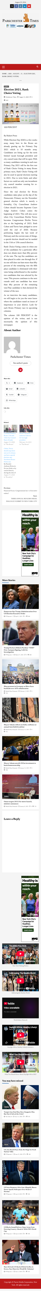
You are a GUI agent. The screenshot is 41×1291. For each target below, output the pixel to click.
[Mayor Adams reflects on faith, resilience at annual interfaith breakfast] (20, 710)
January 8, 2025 (24, 806)
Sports (6, 1222)
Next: (21, 498)
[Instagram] (20, 6)
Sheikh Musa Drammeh (11, 691)
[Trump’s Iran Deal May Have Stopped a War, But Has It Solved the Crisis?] (20, 1097)
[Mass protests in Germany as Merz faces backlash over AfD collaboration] (20, 671)
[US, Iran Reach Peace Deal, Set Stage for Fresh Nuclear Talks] (20, 1135)
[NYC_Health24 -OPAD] (30, 543)
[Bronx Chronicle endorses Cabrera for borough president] (26, 428)
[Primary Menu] (4, 66)
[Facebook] (16, 6)
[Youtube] (29, 6)
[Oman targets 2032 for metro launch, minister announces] (20, 786)
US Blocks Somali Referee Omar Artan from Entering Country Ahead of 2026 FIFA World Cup (20, 1229)
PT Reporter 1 (9, 616)
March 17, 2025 (19, 654)
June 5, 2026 (18, 1271)
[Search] (37, 67)
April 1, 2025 (18, 616)
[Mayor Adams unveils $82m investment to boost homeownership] (20, 748)
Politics (6, 86)
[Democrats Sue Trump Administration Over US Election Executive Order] (20, 596)
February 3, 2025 (24, 691)
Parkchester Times (11, 97)
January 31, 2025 (24, 729)
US (5, 1182)
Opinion (6, 1107)
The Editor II (9, 1116)
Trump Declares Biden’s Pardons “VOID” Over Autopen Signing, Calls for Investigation (19, 650)
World (6, 1144)
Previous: (20, 490)
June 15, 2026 (18, 1116)
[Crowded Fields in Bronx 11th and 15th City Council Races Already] (10, 428)
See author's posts (20, 363)
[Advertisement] (20, 48)
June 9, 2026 (18, 1194)
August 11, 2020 (24, 97)
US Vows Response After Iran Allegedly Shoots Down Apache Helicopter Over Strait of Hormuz (20, 1189)
